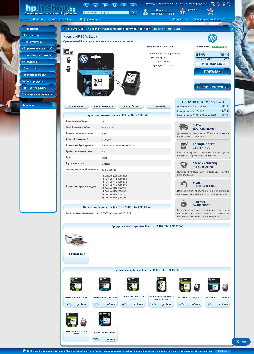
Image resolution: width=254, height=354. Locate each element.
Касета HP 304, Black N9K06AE (164, 226)
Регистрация (157, 13)
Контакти (179, 19)
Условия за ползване (207, 19)
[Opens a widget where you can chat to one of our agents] (241, 342)
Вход (171, 13)
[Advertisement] (38, 160)
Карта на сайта (61, 19)
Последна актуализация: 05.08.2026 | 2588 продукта (165, 3)
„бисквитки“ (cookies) (65, 351)
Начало (38, 19)
